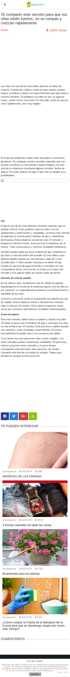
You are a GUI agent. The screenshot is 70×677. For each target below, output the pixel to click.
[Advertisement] (35, 59)
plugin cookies (63, 672)
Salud (4, 30)
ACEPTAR (35, 674)
